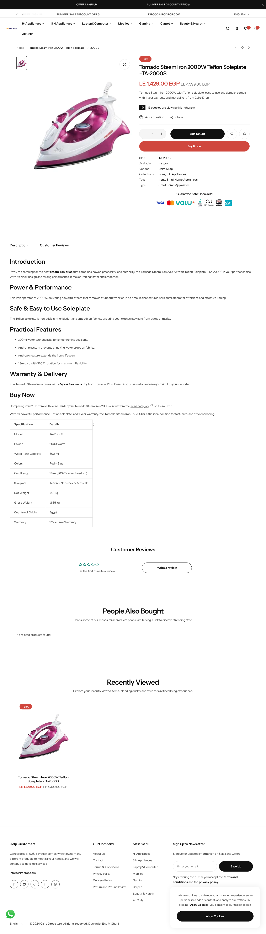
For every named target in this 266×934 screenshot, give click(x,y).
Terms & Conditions (106, 867)
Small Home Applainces (174, 185)
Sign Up (236, 866)
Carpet (137, 887)
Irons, (163, 174)
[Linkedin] (45, 884)
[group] (81, 125)
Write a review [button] (167, 568)
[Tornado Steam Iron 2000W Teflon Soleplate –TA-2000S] (43, 736)
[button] (77, 4)
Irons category (140, 406)
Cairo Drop (166, 169)
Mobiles (138, 874)
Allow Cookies (215, 916)
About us (99, 854)
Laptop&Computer (145, 867)
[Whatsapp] (55, 884)
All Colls (138, 900)
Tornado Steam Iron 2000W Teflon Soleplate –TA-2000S (43, 779)
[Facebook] (14, 884)
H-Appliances (141, 854)
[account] (236, 28)
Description (18, 245)
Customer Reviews (54, 245)
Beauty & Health (143, 893)
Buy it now (194, 146)
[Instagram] (24, 884)
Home (20, 47)
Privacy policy (101, 874)
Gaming (138, 880)
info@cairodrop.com (23, 873)
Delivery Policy (102, 880)
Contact (98, 860)
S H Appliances (176, 174)
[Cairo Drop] (11, 29)
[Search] (227, 28)
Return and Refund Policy (109, 887)
